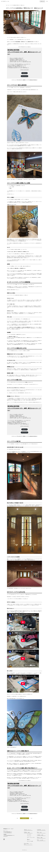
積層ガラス (28, 839)
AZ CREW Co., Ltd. (5, 1)
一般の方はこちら (24, 429)
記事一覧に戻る (24, 818)
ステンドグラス (9, 87)
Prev (17, 818)
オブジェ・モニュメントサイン (31, 837)
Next (31, 818)
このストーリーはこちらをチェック (11, 747)
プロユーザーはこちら (24, 432)
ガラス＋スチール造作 (30, 841)
